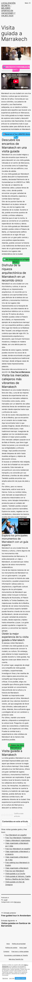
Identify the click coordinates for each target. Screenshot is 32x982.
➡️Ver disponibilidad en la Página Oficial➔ (17, 261)
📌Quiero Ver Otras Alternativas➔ (16, 746)
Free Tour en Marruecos (20, 372)
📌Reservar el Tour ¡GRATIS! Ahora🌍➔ (16, 135)
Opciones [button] (5, 978)
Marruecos (17, 902)
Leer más (11, 978)
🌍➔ (16, 68)
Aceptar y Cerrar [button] (20, 978)
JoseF (5, 900)
